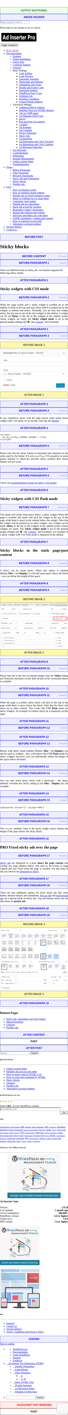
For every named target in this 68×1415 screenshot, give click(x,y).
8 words (63, 475)
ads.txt (22, 118)
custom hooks (30, 1133)
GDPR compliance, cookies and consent (33, 218)
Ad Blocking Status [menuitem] (24, 1388)
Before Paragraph (21, 170)
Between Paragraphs (23, 175)
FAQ (8, 187)
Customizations (20, 153)
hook (42, 1136)
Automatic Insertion (29, 79)
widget (29, 1141)
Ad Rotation (25, 127)
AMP (46, 1127)
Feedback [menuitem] (17, 1360)
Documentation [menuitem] (20, 1352)
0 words (63, 336)
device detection (51, 1133)
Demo (9, 167)
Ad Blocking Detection (30, 147)
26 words (62, 668)
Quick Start (18, 62)
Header (55, 420)
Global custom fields (23, 161)
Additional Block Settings (32, 107)
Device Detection (27, 133)
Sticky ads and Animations (26, 178)
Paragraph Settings (28, 90)
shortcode (11, 1141)
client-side (61, 1130)
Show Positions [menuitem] (22, 1372)
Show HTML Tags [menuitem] (24, 1382)
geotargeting (29, 1136)
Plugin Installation (22, 59)
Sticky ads (5, 863)
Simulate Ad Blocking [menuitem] (26, 1391)
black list (42, 1130)
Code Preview (26, 76)
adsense (28, 1127)
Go (64, 1112)
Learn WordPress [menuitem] (21, 1355)
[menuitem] (37, 1397)
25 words (62, 773)
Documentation (14, 53)
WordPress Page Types (30, 93)
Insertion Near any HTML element (36, 110)
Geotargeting (25, 138)
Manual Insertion (14, 1022)
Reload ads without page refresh (29, 212)
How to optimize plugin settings (28, 192)
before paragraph (15, 1130)
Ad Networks (19, 150)
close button (4, 1133)
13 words (62, 263)
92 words (62, 297)
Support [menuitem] (17, 1357)
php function (34, 1138)
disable (60, 1133)
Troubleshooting (21, 164)
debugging (40, 1133)
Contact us (11, 229)
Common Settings (22, 64)
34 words (62, 885)
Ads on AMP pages (28, 113)
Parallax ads (19, 184)
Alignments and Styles (30, 84)
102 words (62, 507)
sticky (18, 1141)
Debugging (18, 155)
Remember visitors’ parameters (28, 209)
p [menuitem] (22, 1375)
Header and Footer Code (31, 87)
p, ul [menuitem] (23, 1379)
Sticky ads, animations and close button (26, 1019)
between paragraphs (30, 1130)
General (39, 322)
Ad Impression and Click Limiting (36, 144)
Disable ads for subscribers (26, 204)
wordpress (36, 1141)
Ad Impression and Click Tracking (36, 141)
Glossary (17, 67)
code (11, 1133)
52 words (62, 695)
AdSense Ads (26, 96)
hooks (47, 1136)
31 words (62, 563)
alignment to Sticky (29, 871)
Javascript (11, 1138)
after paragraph (37, 1127)
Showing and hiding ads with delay (30, 215)
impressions (60, 1136)
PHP (27, 1138)
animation (52, 1127)
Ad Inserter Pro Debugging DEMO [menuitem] (26, 1363)
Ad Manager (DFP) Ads (31, 116)
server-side (56, 1138)
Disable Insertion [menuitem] (23, 1385)
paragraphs (20, 1138)
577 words (62, 256)
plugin (42, 1138)
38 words (62, 446)
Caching (23, 124)
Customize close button (24, 201)
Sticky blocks (19, 181)
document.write (6, 1136)
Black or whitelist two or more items (31, 198)
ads (22, 1127)
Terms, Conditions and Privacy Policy (25, 1332)
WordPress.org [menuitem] (20, 1349)
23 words (62, 411)
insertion (3, 1138)
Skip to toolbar (7, 1344)
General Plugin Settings (31, 101)
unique (23, 1141)
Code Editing (25, 73)
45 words (62, 856)
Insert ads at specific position (27, 207)
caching (48, 1130)
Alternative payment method (27, 224)
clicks (54, 1130)
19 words (62, 821)
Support (10, 1323)
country (16, 1133)
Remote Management (23, 158)
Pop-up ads (45, 895)
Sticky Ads (24, 136)
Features (17, 56)
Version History (14, 227)
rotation (48, 1138)
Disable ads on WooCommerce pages (31, 195)
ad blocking (5, 1127)
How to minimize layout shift (27, 221)
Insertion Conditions (29, 99)
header (37, 1136)
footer (21, 1136)
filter (16, 1136)
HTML (53, 1135)
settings (3, 1141)
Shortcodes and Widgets (31, 82)
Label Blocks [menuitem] (21, 1369)
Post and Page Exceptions (32, 121)
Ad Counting (25, 130)
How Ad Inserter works (24, 190)
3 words (63, 800)
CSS (22, 1133)
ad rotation (15, 1127)
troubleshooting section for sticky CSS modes (33, 483)
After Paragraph (21, 173)
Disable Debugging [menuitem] (24, 1366)
